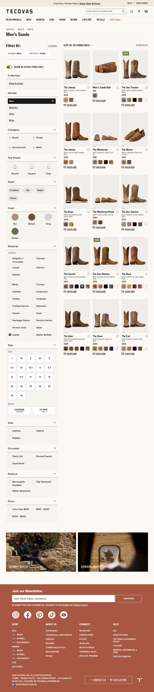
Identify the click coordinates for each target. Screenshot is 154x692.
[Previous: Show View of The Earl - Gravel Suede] (123, 316)
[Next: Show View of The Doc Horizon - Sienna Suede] (116, 253)
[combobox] (103, 11)
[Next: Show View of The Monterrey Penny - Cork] (116, 191)
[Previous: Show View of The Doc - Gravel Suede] (123, 191)
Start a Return (120, 635)
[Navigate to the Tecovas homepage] (19, 11)
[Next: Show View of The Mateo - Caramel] (145, 129)
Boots (20, 634)
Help (116, 624)
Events (83, 639)
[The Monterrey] (105, 129)
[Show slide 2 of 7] (145, 191)
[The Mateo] (134, 129)
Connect (84, 624)
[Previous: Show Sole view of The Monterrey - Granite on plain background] (94, 129)
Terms (16, 678)
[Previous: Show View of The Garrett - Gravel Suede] (65, 253)
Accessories (23, 642)
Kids (14, 662)
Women (15, 646)
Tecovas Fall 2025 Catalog (59, 635)
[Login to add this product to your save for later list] (88, 89)
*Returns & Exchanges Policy (124, 640)
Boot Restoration (122, 656)
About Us (51, 624)
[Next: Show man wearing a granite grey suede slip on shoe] (116, 129)
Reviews (50, 643)
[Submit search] (123, 11)
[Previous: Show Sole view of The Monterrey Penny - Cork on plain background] (94, 191)
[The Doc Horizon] (134, 191)
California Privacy (47, 678)
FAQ (114, 631)
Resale (49, 656)
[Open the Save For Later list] (131, 11)
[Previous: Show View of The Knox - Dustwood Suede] (65, 191)
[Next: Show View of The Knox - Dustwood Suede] (87, 191)
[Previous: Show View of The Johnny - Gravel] (65, 67)
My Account (85, 631)
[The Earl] (134, 315)
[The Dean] (105, 315)
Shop (15, 624)
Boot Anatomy (52, 652)
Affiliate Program (88, 656)
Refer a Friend (86, 647)
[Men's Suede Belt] (105, 66)
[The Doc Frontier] (134, 66)
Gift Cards (17, 666)
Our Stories (52, 631)
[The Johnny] (76, 66)
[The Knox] (76, 191)
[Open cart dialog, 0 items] (146, 11)
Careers (50, 639)
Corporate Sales (87, 652)
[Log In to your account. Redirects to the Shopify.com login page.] (139, 11)
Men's (21, 29)
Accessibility (65, 678)
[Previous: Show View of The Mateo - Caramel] (123, 129)
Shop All (10, 29)
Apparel (21, 638)
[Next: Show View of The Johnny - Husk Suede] (87, 129)
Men (14, 631)
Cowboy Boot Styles (56, 647)
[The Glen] (76, 315)
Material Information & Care (125, 651)
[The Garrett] (76, 253)
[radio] (32, 83)
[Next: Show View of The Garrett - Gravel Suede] (87, 253)
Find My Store (86, 635)
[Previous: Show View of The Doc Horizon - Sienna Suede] (94, 253)
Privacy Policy (29, 678)
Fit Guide (117, 646)
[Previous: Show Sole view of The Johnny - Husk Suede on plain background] (65, 129)
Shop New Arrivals (90, 3)
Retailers (84, 643)
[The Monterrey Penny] (105, 191)
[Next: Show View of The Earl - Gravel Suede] (145, 316)
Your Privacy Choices (26, 684)
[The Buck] (134, 253)
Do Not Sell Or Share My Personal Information (36, 681)
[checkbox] (25, 67)
